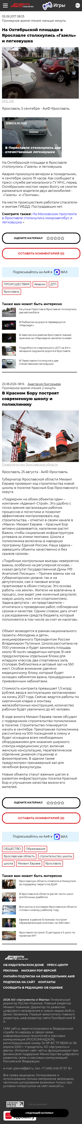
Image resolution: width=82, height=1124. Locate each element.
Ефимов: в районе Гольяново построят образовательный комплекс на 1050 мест (44, 921)
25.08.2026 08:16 (13, 384)
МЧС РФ (8, 101)
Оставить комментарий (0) (41, 253)
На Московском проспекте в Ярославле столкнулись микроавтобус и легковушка (39, 218)
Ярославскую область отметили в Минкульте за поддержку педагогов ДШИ (47, 883)
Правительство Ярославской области (30, 464)
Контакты (46, 982)
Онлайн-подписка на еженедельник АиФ (39, 976)
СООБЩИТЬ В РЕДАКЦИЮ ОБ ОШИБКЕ (33, 987)
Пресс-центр (57, 965)
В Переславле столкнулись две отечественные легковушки (38, 362)
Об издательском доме (23, 965)
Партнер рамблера (37, 1104)
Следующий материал (39, 1113)
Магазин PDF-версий (38, 970)
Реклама (10, 970)
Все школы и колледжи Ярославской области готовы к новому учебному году (48, 908)
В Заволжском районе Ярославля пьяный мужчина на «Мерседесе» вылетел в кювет (45, 336)
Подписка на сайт (19, 982)
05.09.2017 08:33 (13, 16)
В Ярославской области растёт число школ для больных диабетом (46, 895)
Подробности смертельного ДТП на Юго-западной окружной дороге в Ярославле (45, 349)
